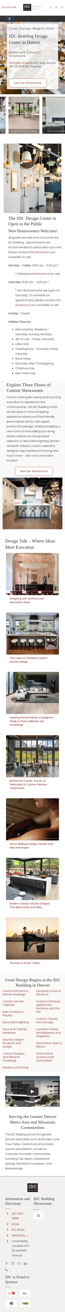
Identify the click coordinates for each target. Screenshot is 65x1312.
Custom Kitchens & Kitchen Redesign (15, 992)
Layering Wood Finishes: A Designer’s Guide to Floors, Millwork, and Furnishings (32, 693)
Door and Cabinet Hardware (15, 1031)
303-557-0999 (9, 7)
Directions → (20, 1235)
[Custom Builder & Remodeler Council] (25, 1301)
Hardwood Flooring (15, 1067)
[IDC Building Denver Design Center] (32, 479)
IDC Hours (18, 1230)
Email (15, 1224)
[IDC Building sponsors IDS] (25, 1291)
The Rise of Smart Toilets (32, 938)
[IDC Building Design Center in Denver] (32, 5)
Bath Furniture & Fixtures (13, 1013)
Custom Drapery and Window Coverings (14, 1057)
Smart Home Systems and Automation (45, 1057)
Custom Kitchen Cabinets (13, 1003)
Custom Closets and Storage (47, 1020)
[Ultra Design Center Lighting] (32, 145)
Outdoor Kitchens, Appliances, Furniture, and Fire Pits (48, 1006)
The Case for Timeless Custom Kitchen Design (32, 633)
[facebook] (51, 7)
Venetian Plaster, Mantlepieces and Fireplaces (48, 1032)
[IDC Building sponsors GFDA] (11, 1301)
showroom (42, 252)
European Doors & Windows (48, 992)
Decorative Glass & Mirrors (49, 1045)
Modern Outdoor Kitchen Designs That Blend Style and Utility (32, 879)
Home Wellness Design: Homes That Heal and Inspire (32, 819)
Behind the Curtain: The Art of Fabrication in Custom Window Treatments (32, 756)
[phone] (6, 1269)
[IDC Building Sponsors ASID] (11, 1291)
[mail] (62, 7)
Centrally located (20, 63)
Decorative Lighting (16, 1022)
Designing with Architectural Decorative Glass (32, 574)
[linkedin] (25, 1263)
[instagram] (56, 7)
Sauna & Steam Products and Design (13, 1043)
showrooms (39, 274)
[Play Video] (32, 1091)
